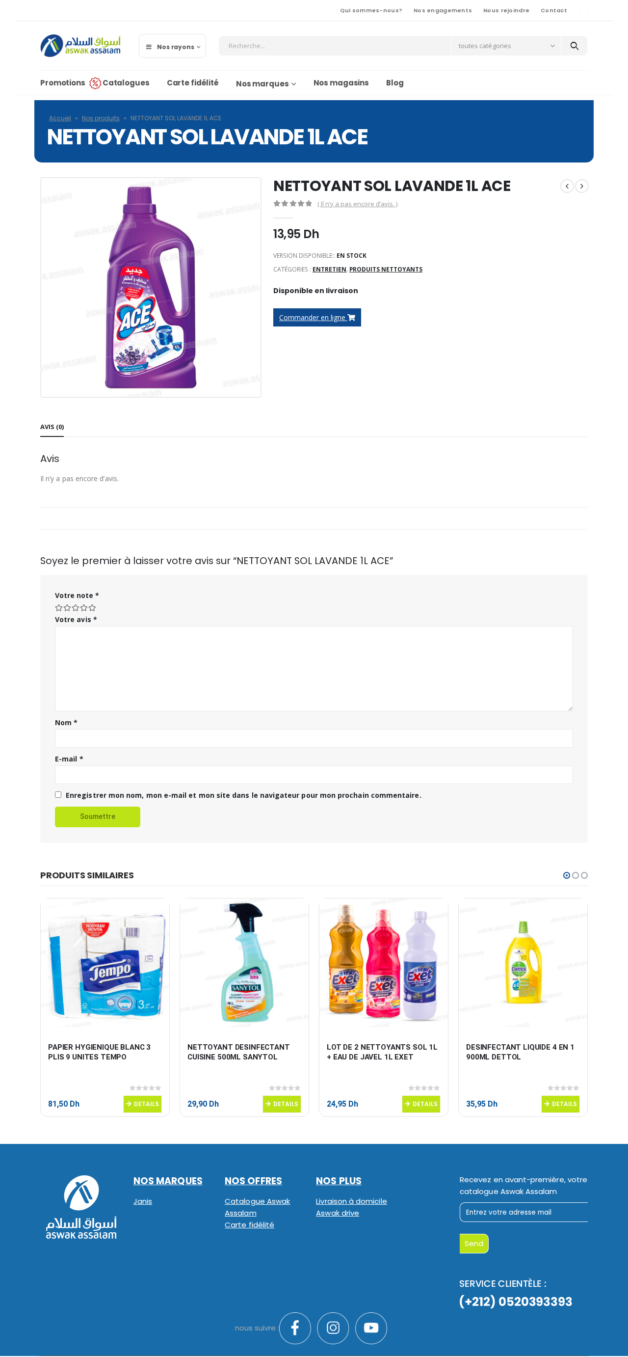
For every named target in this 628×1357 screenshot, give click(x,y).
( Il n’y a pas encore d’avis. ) (357, 203)
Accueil (60, 118)
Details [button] (146, 1104)
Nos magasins (341, 83)
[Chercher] (574, 45)
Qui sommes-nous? (371, 10)
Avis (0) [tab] (52, 426)
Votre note (77, 595)
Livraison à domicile (351, 1201)
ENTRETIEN (329, 269)
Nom (66, 722)
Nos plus (339, 1181)
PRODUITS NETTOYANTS (385, 269)
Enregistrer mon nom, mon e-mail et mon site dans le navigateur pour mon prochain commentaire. (243, 795)
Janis (142, 1201)
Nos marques (262, 84)
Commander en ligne (313, 317)
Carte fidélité (193, 83)
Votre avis (76, 619)
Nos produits (101, 118)
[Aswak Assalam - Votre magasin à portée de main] (80, 45)
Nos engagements (443, 10)
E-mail (69, 758)
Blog (395, 83)
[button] (566, 875)
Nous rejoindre (506, 10)
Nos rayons (175, 47)
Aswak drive (337, 1213)
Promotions (62, 83)
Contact (554, 10)
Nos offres (253, 1181)
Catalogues (126, 83)
